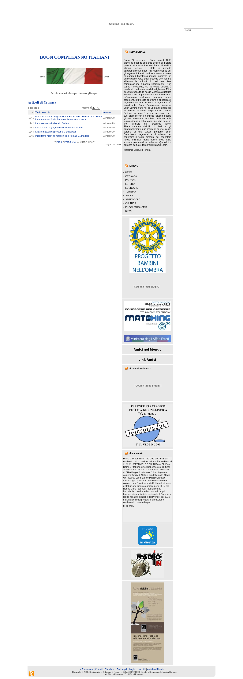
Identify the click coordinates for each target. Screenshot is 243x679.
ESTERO (130, 184)
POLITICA (130, 180)
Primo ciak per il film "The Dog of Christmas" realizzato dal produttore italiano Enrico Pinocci (147, 460)
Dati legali (122, 669)
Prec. (67, 142)
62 (74, 142)
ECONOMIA (131, 188)
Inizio (59, 142)
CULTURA (130, 203)
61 (71, 142)
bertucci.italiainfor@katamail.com (150, 145)
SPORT (129, 195)
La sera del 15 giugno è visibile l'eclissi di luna (59, 127)
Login (132, 669)
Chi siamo (110, 669)
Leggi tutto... (128, 506)
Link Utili (141, 669)
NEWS (128, 172)
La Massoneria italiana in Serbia (52, 123)
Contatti (99, 669)
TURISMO (130, 191)
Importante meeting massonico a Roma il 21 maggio (62, 136)
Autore (107, 112)
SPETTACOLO (132, 199)
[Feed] (31, 673)
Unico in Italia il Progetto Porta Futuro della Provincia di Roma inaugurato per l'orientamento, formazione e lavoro (68, 118)
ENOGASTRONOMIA (136, 207)
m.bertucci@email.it (159, 142)
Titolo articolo (42, 112)
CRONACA (131, 176)
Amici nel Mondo (155, 669)
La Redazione (86, 669)
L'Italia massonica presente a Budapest (55, 131)
